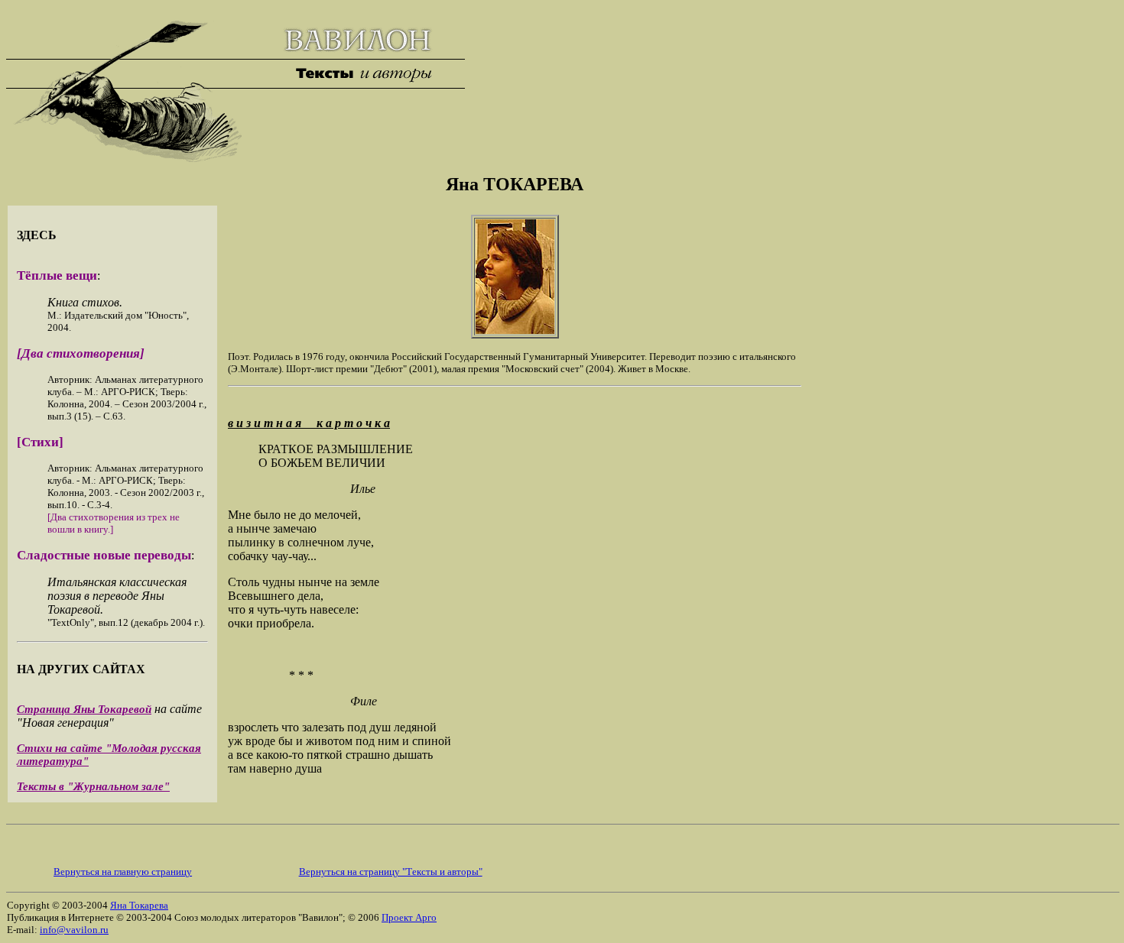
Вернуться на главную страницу (123, 871)
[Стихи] (40, 442)
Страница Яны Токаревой (84, 709)
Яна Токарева (139, 905)
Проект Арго (409, 917)
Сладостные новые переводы (104, 555)
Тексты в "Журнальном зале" (93, 786)
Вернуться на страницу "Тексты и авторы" (390, 871)
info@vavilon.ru (74, 929)
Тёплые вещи (57, 275)
